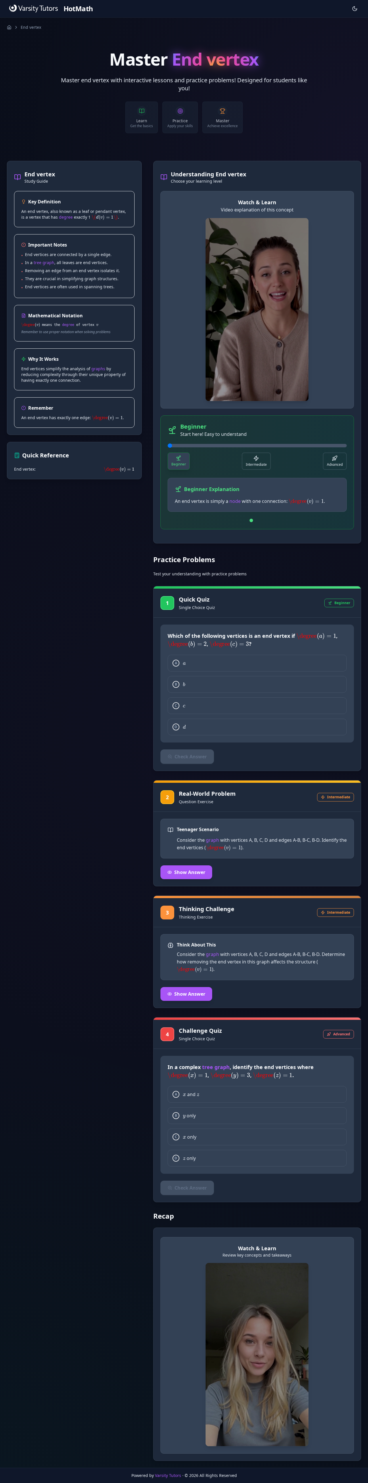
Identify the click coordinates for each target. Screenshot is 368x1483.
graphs (98, 368)
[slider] (257, 445)
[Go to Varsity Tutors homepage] (33, 8)
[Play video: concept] (257, 309)
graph (212, 840)
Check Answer (191, 756)
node (235, 501)
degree (66, 217)
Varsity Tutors (168, 1475)
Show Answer (189, 872)
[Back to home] (9, 27)
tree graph (44, 262)
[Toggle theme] (354, 8)
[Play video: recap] (257, 1354)
